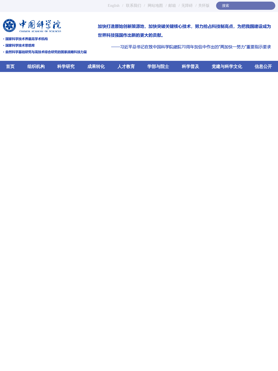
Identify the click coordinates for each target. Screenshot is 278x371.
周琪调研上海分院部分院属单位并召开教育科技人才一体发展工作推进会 (103, 356)
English (113, 6)
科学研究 (66, 66)
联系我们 (133, 6)
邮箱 (172, 6)
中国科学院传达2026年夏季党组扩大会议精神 (106, 133)
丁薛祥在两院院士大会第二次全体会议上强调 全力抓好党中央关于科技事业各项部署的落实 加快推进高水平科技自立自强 (112, 170)
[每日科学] (227, 310)
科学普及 (190, 66)
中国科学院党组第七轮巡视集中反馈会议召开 (101, 339)
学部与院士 (158, 66)
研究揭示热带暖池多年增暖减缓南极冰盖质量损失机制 (103, 265)
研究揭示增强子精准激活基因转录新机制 (97, 274)
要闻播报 (29, 119)
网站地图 (155, 6)
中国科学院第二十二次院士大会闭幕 (98, 161)
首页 (10, 66)
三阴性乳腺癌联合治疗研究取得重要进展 (97, 300)
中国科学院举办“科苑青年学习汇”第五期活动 (100, 365)
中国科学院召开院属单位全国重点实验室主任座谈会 (112, 152)
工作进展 (19, 326)
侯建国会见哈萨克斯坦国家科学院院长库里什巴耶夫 (112, 142)
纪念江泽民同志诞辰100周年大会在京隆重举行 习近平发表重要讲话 (120, 85)
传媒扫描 (56, 243)
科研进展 (19, 243)
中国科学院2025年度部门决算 (228, 219)
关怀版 (204, 6)
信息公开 (263, 66)
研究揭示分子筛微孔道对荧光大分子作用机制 (101, 291)
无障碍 (187, 6)
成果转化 (96, 66)
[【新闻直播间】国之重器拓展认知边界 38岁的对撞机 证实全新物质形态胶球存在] (259, 285)
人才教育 (126, 66)
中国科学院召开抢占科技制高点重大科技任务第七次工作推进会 (112, 189)
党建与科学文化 (227, 66)
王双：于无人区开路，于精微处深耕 (207, 325)
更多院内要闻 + (145, 119)
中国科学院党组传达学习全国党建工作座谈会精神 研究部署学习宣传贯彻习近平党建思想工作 (112, 207)
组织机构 (36, 66)
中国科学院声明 (216, 208)
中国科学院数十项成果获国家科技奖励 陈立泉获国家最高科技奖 (112, 198)
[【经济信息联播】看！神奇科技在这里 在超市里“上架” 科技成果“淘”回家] (259, 259)
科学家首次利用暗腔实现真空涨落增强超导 (99, 256)
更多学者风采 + (264, 313)
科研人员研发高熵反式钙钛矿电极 (90, 283)
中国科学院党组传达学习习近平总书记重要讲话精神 (112, 179)
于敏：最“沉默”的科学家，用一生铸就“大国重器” (219, 341)
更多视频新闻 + (264, 243)
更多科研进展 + (151, 242)
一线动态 (56, 326)
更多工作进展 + (151, 324)
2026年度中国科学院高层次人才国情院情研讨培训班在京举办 (103, 348)
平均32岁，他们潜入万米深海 (201, 333)
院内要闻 (73, 119)
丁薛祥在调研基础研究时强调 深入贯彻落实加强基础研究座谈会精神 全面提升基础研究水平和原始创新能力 (112, 216)
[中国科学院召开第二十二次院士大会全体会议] (28, 132)
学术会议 (228, 196)
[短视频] (222, 240)
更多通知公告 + (259, 196)
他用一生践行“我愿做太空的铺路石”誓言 (211, 349)
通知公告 (191, 195)
